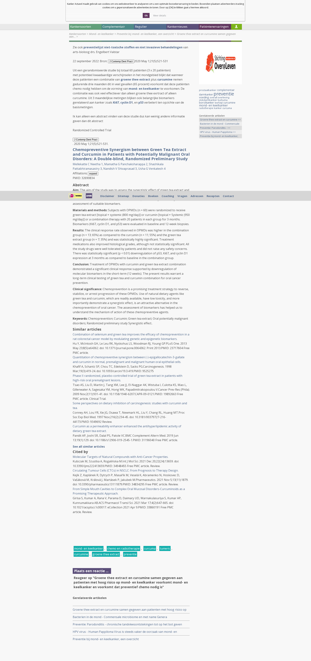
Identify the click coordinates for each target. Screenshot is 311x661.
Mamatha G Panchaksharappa (124, 164)
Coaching (168, 196)
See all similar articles (89, 447)
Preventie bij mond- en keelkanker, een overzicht (145, 34)
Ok (146, 15)
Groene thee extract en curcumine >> (220, 119)
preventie (130, 554)
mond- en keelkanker (144, 89)
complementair (226, 90)
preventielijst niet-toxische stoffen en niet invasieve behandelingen (133, 47)
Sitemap (123, 196)
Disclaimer (107, 196)
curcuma (150, 548)
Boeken (153, 196)
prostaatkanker (207, 90)
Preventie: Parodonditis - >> (215, 127)
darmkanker (206, 94)
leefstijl (219, 102)
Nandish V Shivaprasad (118, 169)
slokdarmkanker (208, 100)
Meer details (159, 15)
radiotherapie (206, 108)
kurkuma (222, 100)
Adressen (197, 196)
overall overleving (219, 97)
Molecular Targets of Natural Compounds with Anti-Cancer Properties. (120, 457)
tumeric (165, 548)
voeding (204, 97)
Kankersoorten (77, 34)
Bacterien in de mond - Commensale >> (219, 124)
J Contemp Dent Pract (121, 61)
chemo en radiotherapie (123, 548)
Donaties (138, 196)
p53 (140, 102)
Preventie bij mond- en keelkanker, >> (219, 136)
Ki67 (116, 102)
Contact (228, 196)
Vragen (182, 196)
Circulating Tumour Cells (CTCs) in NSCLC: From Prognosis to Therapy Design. (125, 470)
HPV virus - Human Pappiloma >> (218, 132)
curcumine (81, 554)
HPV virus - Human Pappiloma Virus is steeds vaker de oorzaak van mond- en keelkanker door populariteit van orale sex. (125, 632)
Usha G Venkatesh (150, 169)
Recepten (213, 196)
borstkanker (206, 102)
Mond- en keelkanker (101, 34)
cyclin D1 (126, 102)
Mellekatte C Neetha (86, 164)
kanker (218, 108)
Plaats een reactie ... (91, 571)
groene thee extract (135, 79)
